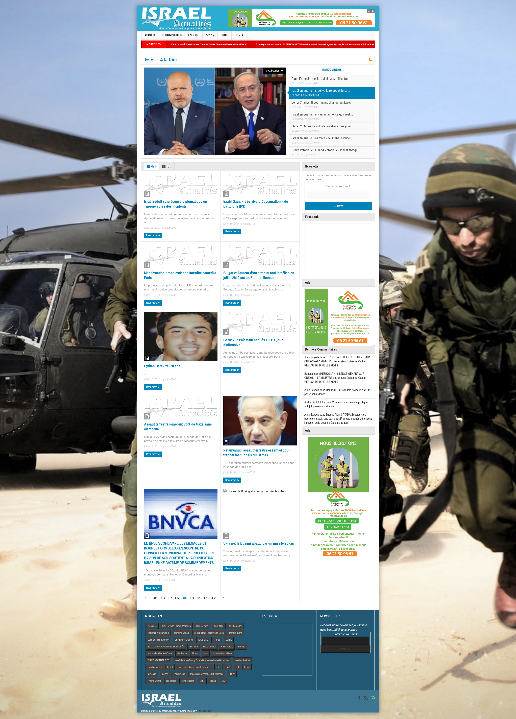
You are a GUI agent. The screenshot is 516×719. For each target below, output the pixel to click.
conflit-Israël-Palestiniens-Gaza (209, 633)
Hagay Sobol (209, 646)
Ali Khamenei (235, 626)
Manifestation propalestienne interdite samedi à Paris (180, 275)
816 (170, 598)
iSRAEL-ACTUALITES (158, 660)
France (216, 639)
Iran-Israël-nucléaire (222, 653)
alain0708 (313, 83)
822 (213, 598)
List (169, 167)
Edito (224, 35)
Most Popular (272, 71)
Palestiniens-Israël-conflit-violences (206, 674)
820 (199, 598)
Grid (153, 167)
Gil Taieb (193, 646)
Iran (206, 653)
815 (163, 598)
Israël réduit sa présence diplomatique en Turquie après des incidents (175, 204)
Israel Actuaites (155, 667)
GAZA (229, 639)
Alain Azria (219, 626)
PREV (232, 674)
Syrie (202, 681)
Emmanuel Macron (184, 639)
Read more (152, 235)
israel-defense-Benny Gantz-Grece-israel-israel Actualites (202, 660)
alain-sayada (202, 626)
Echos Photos (172, 35)
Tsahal (213, 681)
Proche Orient (154, 681)
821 (206, 598)
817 (177, 598)
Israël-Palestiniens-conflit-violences (194, 667)
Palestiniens (179, 674)
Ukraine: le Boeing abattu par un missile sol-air (258, 543)
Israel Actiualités (242, 660)
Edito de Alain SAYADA (158, 639)
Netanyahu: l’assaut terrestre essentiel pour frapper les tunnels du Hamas (256, 452)
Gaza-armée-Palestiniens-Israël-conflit (166, 646)
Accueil (150, 35)
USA (224, 681)
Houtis (195, 653)
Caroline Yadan (181, 633)
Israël (170, 667)
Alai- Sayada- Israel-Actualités (176, 626)
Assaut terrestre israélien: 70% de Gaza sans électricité (178, 426)
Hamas (241, 646)
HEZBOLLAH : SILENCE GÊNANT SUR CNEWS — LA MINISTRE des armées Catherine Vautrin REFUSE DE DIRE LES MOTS (337, 361)
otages (165, 674)
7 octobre (152, 626)
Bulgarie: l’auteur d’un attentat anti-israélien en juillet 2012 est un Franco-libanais (258, 275)
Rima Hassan (187, 681)
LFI (237, 667)
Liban (247, 667)
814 (155, 598)
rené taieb (171, 681)
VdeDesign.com (204, 711)
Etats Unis (203, 639)
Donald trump (235, 633)
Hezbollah (182, 653)
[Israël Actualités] (176, 18)
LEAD (227, 667)
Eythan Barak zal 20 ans (162, 366)
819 (192, 598)
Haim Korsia (227, 646)
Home (149, 59)
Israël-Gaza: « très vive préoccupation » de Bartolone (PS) (255, 204)
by (306, 83)
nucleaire (152, 674)
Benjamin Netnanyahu (158, 633)
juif (217, 667)
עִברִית (210, 35)
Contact (241, 35)
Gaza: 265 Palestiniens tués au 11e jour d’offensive (253, 342)
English (193, 35)
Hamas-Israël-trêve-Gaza (160, 653)
